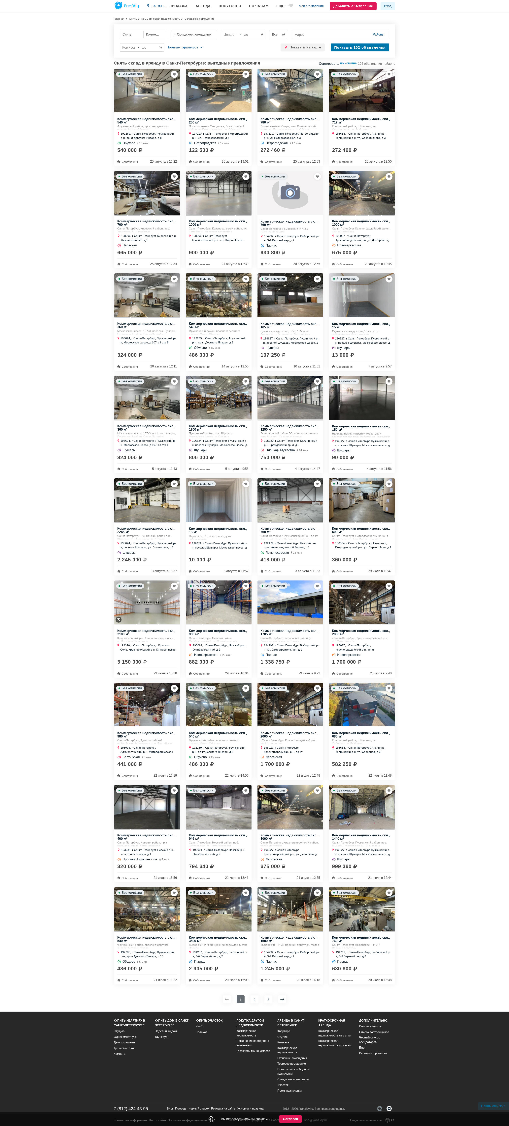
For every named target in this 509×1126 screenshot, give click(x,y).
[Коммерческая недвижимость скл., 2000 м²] (362, 602)
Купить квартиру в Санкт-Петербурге (129, 1023)
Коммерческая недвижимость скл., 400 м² (146, 837)
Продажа (178, 6)
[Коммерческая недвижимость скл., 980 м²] (219, 602)
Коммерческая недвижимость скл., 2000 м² (361, 632)
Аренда (203, 6)
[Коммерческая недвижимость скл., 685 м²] (362, 704)
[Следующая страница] (282, 999)
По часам (258, 6)
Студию (119, 1031)
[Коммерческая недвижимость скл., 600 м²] (362, 500)
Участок (282, 1084)
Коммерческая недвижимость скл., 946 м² (218, 837)
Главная (119, 18)
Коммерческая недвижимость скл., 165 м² (289, 325)
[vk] (380, 1108)
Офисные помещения (292, 1058)
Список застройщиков (374, 1032)
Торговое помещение (291, 1063)
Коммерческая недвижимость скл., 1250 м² (289, 427)
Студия (282, 1036)
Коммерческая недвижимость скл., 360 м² (146, 325)
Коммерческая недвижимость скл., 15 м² (361, 325)
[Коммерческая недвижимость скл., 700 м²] (147, 193)
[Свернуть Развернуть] (185, 47)
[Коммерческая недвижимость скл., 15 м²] (362, 295)
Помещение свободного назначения (252, 1043)
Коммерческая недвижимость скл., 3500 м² (218, 939)
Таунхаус (161, 1036)
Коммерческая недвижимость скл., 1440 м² (361, 837)
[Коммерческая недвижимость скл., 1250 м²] (290, 397)
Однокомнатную (125, 1036)
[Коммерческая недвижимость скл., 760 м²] (290, 193)
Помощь (181, 1108)
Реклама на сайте (223, 1108)
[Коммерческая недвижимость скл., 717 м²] (362, 90)
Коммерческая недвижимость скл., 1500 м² (289, 939)
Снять (133, 18)
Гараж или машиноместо (253, 1051)
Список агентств (370, 1026)
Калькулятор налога (373, 1053)
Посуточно (230, 6)
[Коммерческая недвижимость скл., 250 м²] (219, 90)
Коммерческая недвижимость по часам (334, 1043)
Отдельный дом (166, 1031)
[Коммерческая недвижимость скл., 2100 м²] (147, 602)
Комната (119, 1053)
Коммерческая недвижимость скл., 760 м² (289, 223)
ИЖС (199, 1026)
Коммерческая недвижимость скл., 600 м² (361, 530)
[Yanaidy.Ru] (126, 6)
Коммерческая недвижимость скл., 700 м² (146, 223)
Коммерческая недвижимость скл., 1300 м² (218, 427)
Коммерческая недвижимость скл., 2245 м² (146, 530)
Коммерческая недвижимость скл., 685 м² (361, 734)
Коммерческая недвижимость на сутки (334, 1033)
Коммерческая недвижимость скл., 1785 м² (289, 632)
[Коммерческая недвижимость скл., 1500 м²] (290, 909)
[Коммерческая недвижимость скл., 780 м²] (290, 90)
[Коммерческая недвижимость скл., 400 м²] (147, 807)
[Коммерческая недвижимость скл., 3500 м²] (219, 909)
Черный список (198, 1108)
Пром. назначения (289, 1090)
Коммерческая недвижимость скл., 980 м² (218, 632)
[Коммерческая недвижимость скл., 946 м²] (219, 807)
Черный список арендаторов (369, 1040)
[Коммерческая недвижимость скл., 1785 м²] (290, 602)
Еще (280, 6)
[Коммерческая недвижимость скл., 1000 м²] (219, 193)
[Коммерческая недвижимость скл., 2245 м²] (147, 500)
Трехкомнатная (124, 1048)
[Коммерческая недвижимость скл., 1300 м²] (219, 397)
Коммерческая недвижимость (160, 18)
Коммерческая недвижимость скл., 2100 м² (146, 632)
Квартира (283, 1031)
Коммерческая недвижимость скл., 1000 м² (218, 223)
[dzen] (389, 1108)
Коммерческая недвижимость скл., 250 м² (218, 120)
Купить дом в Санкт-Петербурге (172, 1023)
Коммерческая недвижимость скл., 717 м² (361, 120)
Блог (362, 1047)
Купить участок (208, 1020)
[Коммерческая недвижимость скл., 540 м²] (147, 90)
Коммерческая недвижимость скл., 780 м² (289, 120)
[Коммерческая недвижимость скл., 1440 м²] (362, 807)
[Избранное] (291, 6)
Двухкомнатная (124, 1042)
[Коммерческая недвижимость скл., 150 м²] (362, 398)
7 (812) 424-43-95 (131, 1109)
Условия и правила (250, 1108)
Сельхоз (201, 1032)
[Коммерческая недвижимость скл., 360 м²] (147, 295)
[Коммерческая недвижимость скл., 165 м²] (290, 295)
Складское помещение (293, 1079)
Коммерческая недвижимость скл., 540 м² (146, 120)
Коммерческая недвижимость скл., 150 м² (361, 428)
